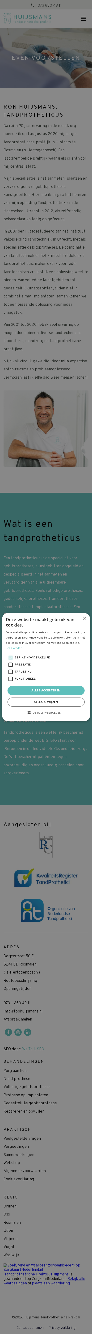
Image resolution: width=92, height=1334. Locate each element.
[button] (46, 712)
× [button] (84, 618)
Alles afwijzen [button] (46, 702)
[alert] (46, 667)
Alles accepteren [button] (45, 690)
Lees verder (14, 648)
